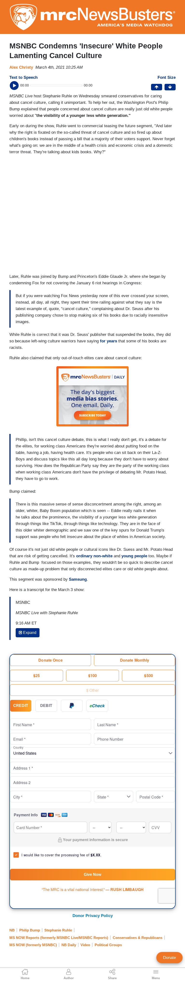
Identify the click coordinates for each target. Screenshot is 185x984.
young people (134, 556)
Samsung (78, 579)
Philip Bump (29, 930)
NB (12, 930)
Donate (169, 957)
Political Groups (108, 945)
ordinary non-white (95, 556)
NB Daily (68, 945)
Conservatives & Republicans (137, 938)
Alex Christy (21, 67)
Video (85, 945)
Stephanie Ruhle (58, 930)
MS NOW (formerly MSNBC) (33, 945)
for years (108, 341)
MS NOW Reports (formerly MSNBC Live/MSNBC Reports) (58, 938)
